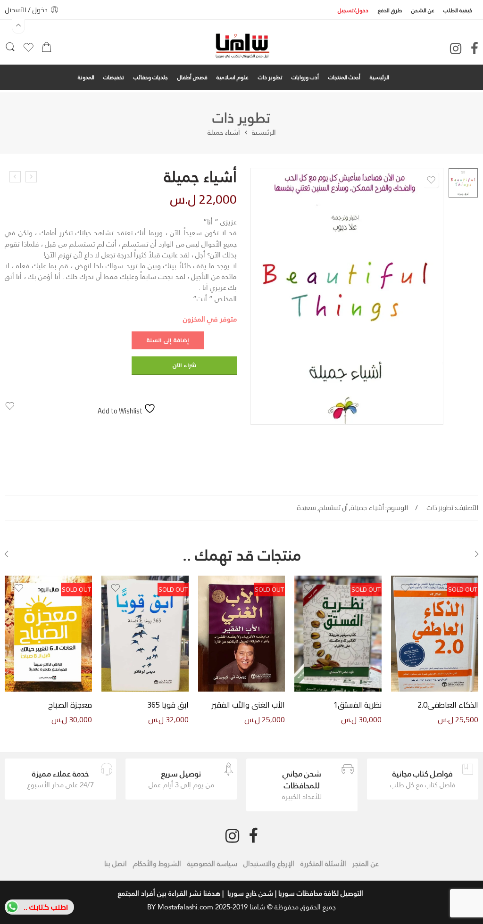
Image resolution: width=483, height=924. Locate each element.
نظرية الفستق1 (357, 705)
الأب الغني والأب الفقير (248, 705)
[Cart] (46, 49)
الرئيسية (264, 132)
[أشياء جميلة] (463, 183)
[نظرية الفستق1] (338, 634)
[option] (463, 183)
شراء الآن (184, 365)
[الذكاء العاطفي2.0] (434, 634)
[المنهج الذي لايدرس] (31, 176)
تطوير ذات (241, 118)
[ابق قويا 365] (145, 634)
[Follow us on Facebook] (474, 48)
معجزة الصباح (70, 705)
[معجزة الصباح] (48, 634)
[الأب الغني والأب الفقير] (241, 634)
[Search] (10, 50)
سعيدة (306, 508)
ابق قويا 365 (168, 705)
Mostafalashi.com (185, 906)
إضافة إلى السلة (167, 340)
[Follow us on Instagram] (455, 48)
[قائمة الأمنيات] (28, 51)
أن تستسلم (333, 508)
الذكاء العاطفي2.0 (447, 705)
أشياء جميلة (367, 508)
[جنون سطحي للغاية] (15, 176)
